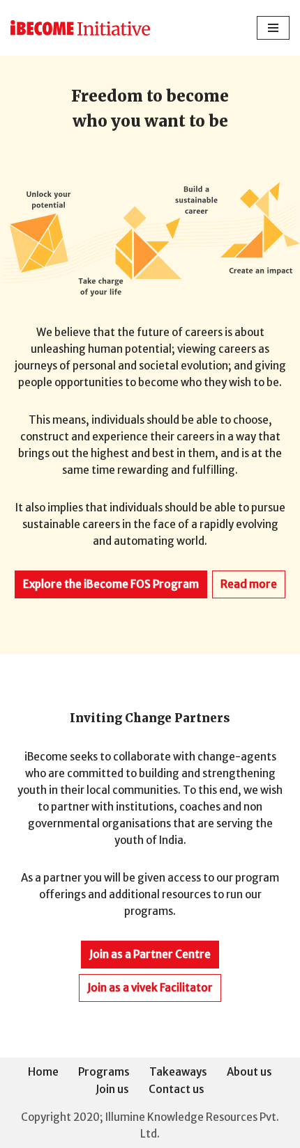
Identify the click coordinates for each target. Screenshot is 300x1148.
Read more (248, 584)
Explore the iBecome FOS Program (111, 584)
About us (249, 1071)
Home (43, 1071)
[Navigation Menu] (273, 28)
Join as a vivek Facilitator (150, 987)
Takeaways (178, 1071)
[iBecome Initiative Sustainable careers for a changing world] (80, 27)
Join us (112, 1089)
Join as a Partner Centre (150, 954)
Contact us (176, 1089)
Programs (104, 1071)
